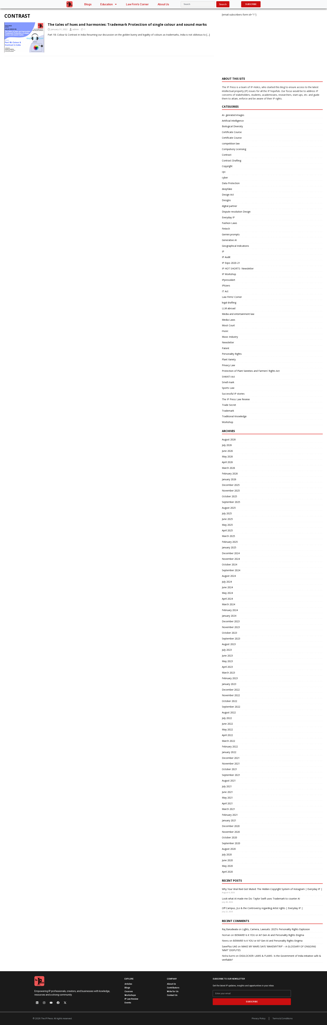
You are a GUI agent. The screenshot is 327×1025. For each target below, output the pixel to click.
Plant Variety (229, 359)
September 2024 (231, 570)
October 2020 (229, 837)
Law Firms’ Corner (232, 297)
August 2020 (229, 848)
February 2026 (230, 473)
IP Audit (226, 257)
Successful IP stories (233, 393)
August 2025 (229, 507)
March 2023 (228, 672)
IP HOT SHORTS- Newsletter (238, 268)
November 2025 (231, 490)
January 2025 (229, 547)
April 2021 (227, 803)
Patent (225, 348)
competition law (231, 143)
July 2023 (227, 649)
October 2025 (229, 496)
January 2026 (229, 479)
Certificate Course (232, 132)
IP (223, 251)
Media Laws (228, 319)
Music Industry (230, 336)
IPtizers (226, 285)
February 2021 (230, 814)
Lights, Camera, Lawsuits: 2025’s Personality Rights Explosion (276, 929)
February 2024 (230, 610)
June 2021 (227, 792)
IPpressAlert (228, 279)
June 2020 (227, 860)
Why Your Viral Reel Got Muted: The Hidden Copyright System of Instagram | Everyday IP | (272, 889)
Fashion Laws (229, 223)
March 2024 (228, 604)
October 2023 (229, 632)
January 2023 (229, 684)
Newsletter (228, 342)
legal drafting (229, 302)
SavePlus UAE (229, 946)
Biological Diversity (232, 126)
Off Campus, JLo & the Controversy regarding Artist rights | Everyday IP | (262, 908)
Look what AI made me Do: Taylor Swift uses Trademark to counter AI (261, 898)
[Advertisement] (272, 44)
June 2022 (227, 723)
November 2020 (231, 831)
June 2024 (227, 587)
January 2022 (229, 752)
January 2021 (229, 820)
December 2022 (231, 689)
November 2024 (231, 558)
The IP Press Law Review (236, 399)
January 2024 (229, 615)
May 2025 (227, 524)
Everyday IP (228, 217)
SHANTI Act (228, 376)
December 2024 (231, 553)
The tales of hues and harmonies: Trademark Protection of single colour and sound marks (127, 24)
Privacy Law (228, 365)
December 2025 (231, 485)
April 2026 (227, 462)
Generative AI (229, 240)
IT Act (225, 291)
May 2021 (227, 797)
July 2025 (227, 513)
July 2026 (227, 445)
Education (106, 4)
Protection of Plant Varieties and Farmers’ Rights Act (251, 370)
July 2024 (227, 581)
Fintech (226, 228)
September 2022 (231, 706)
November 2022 (231, 695)
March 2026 (228, 468)
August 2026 (229, 439)
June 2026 (227, 450)
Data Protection (231, 183)
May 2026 (227, 456)
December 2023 (231, 621)
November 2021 (231, 763)
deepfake (227, 189)
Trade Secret (229, 404)
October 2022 (229, 701)
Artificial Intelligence (233, 120)
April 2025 (227, 530)
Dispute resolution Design (236, 211)
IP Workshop (229, 274)
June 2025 (227, 519)
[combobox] (198, 4)
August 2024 (229, 575)
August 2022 (229, 712)
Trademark (228, 410)
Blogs (87, 4)
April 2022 (227, 735)
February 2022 (230, 746)
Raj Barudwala (230, 929)
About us (163, 4)
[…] (208, 34)
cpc (224, 171)
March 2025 (228, 536)
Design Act (228, 194)
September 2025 (231, 502)
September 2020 (231, 843)
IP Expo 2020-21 (231, 262)
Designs (226, 200)
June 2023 (227, 655)
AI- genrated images (233, 115)
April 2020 (227, 871)
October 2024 (229, 564)
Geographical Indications (235, 245)
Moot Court (228, 325)
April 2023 (227, 666)
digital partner (229, 206)
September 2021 (231, 775)
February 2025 (230, 541)
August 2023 (229, 644)
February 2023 (230, 678)
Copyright (227, 166)
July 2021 (227, 786)
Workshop (227, 422)
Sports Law (228, 387)
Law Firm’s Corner (137, 4)
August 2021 (229, 780)
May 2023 (227, 661)
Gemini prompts (231, 234)
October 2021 (229, 769)
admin (75, 29)
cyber (225, 177)
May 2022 (227, 729)
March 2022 (228, 740)
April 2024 (227, 598)
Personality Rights (232, 353)
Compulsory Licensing (234, 149)
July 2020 (227, 854)
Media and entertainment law (238, 314)
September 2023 (231, 638)
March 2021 (228, 809)
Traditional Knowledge (234, 416)
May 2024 (227, 592)
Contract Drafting (231, 160)
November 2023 (231, 627)
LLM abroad (228, 308)
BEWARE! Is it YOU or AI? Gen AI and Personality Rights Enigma (269, 935)
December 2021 (231, 758)
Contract (226, 154)
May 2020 (227, 865)
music (225, 331)
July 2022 (227, 718)
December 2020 (231, 826)
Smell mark (228, 382)
